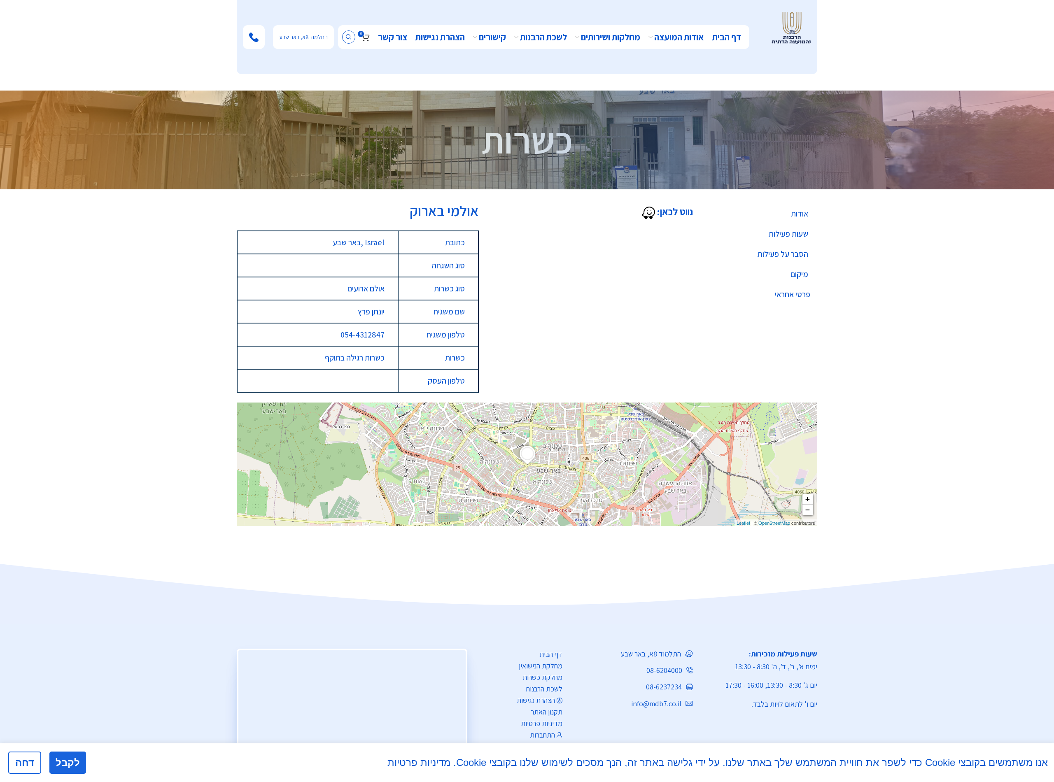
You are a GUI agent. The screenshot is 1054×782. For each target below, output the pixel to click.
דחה (24, 762)
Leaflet (743, 522)
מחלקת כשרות (542, 677)
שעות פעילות (788, 233)
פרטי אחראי (792, 294)
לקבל (68, 762)
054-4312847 (362, 334)
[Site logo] (791, 27)
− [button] (807, 509)
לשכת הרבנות (543, 689)
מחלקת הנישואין (540, 665)
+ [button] (807, 499)
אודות (799, 213)
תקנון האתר (546, 712)
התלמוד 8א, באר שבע (303, 37)
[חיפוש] (348, 37)
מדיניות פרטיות (541, 723)
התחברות (542, 735)
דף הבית (550, 654)
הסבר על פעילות (783, 254)
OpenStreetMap (774, 522)
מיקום (799, 274)
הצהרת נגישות (536, 700)
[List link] (634, 654)
